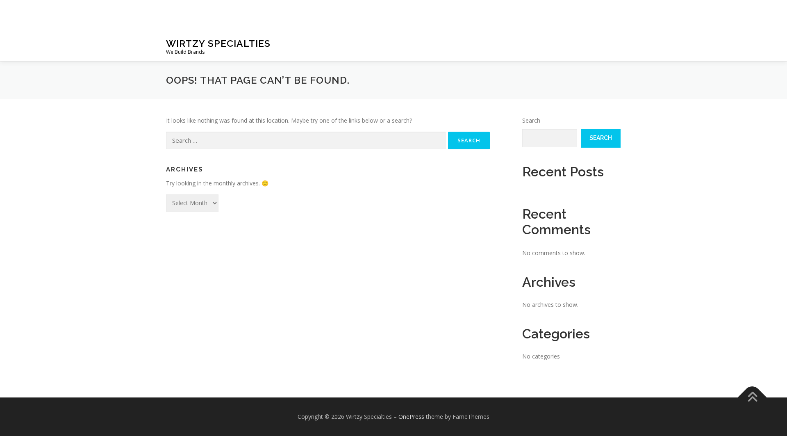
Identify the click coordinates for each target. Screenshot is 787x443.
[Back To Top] (752, 397)
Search (531, 120)
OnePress (411, 416)
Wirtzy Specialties (218, 43)
